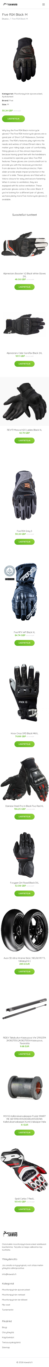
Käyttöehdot (8, 1337)
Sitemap (6, 1347)
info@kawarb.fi (9, 1274)
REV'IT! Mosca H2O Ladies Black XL (24, 430)
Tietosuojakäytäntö (11, 1342)
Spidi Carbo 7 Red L (24, 1198)
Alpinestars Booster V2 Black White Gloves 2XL (24, 275)
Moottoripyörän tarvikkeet (14, 1299)
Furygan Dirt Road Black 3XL (24, 882)
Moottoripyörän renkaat (13, 1294)
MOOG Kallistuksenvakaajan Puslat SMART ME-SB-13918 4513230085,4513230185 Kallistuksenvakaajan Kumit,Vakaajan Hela (24, 1119)
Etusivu (5, 18)
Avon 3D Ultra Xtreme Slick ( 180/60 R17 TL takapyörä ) (24, 959)
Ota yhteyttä (8, 1332)
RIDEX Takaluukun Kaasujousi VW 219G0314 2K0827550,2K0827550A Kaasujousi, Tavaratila (24, 1040)
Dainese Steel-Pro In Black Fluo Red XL (24, 806)
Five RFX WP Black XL (24, 632)
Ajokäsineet (7, 96)
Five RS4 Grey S (24, 531)
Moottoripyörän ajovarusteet (28, 93)
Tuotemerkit (7, 1309)
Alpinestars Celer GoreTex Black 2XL (24, 353)
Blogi (4, 1327)
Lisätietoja (13, 119)
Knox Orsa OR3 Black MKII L (24, 733)
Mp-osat (6, 1304)
